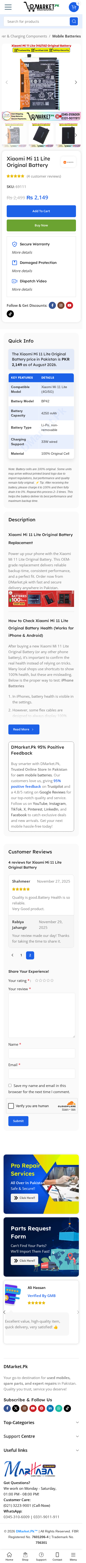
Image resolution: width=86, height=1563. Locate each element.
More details (22, 289)
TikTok (16, 809)
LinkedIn (51, 809)
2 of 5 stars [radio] (40, 980)
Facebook (19, 815)
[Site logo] (41, 6)
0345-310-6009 (17, 1516)
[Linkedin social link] (50, 1408)
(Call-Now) (41, 1505)
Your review (19, 988)
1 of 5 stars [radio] (36, 980)
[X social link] (15, 1408)
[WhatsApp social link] (58, 1408)
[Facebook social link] (52, 305)
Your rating (19, 980)
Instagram (57, 803)
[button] (6, 82)
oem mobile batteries (34, 775)
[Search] (74, 21)
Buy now (41, 225)
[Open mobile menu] (8, 7)
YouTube (40, 803)
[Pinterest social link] (41, 1408)
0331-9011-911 (46, 1516)
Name (14, 1044)
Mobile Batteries (66, 36)
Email (14, 1064)
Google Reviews (52, 792)
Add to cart (41, 211)
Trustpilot (55, 786)
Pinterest (35, 809)
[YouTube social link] (69, 305)
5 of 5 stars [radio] (52, 980)
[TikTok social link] (10, 313)
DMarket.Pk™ (27, 1531)
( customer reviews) (44, 176)
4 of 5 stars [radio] (48, 980)
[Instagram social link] (60, 305)
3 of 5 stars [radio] (44, 980)
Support (12, 1436)
